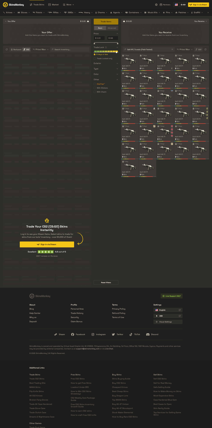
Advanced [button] (112, 28)
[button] (68, 4)
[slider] (94, 43)
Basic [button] (100, 28)
